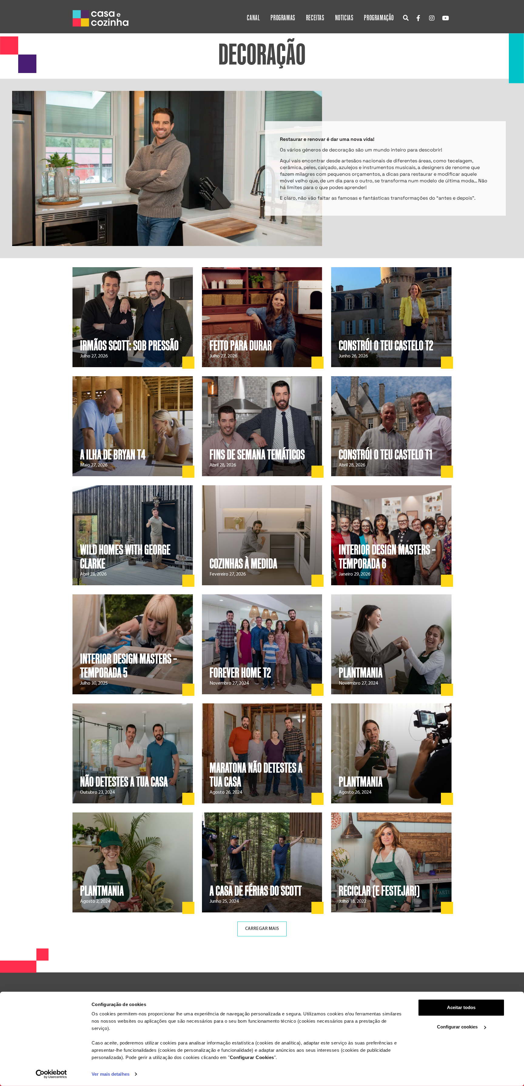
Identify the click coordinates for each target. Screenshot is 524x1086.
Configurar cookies (458, 1026)
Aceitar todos (461, 1007)
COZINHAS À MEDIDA (243, 564)
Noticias (344, 18)
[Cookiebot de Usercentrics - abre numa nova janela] (51, 1074)
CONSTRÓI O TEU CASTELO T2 (386, 346)
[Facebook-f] (418, 18)
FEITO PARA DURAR (241, 346)
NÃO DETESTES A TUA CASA (124, 782)
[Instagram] (432, 18)
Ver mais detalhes (110, 1074)
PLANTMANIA (360, 673)
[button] (406, 18)
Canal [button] (253, 18)
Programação (379, 18)
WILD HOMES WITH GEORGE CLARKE (125, 557)
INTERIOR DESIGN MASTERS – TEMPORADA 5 (128, 666)
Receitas (315, 18)
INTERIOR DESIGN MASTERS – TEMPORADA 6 (387, 557)
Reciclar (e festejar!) (379, 891)
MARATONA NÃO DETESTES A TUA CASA (256, 775)
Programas (282, 18)
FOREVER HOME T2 (240, 673)
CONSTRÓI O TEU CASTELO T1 (385, 455)
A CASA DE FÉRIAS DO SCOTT (256, 891)
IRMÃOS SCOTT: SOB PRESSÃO (129, 346)
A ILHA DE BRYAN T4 (113, 455)
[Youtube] (445, 18)
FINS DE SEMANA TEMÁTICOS (257, 455)
